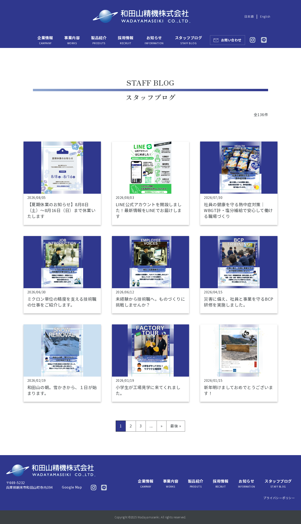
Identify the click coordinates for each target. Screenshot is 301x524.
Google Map (72, 487)
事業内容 (72, 40)
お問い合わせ (231, 40)
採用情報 (125, 40)
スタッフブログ (188, 40)
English (265, 16)
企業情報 (45, 40)
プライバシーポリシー (279, 498)
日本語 (249, 16)
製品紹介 (99, 40)
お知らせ (154, 40)
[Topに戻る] (291, 510)
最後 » (175, 426)
